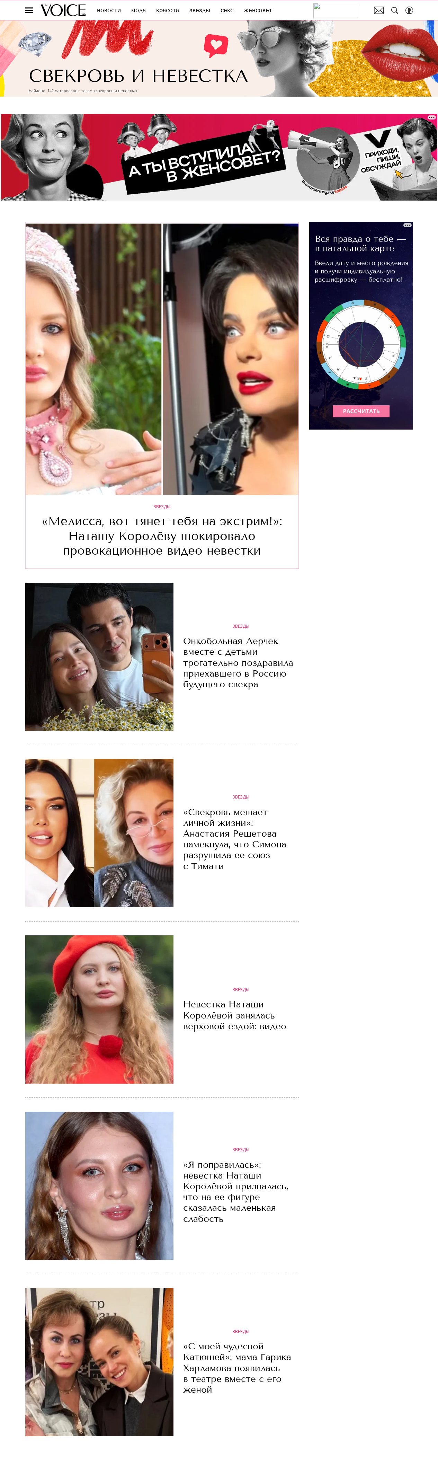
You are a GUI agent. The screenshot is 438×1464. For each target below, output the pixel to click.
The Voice (63, 10)
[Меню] (29, 10)
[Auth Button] (409, 10)
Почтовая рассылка (379, 10)
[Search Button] (395, 10)
